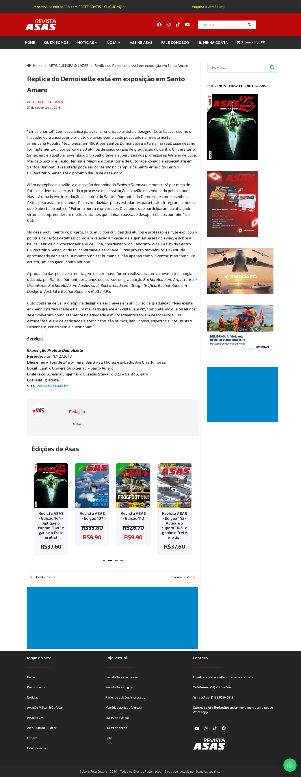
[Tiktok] (178, 24)
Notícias (85, 43)
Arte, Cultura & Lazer (41, 728)
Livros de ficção (116, 728)
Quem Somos (56, 43)
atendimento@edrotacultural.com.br (228, 677)
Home (30, 43)
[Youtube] (187, 24)
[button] (104, 560)
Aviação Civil (35, 717)
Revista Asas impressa (122, 677)
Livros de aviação (118, 717)
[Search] (249, 25)
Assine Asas (141, 43)
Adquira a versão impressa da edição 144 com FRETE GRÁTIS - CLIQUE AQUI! (62, 6)
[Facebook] (159, 24)
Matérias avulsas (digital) (124, 707)
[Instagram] (168, 24)
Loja (112, 43)
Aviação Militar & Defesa (44, 707)
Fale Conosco (175, 43)
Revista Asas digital (120, 687)
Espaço (32, 738)
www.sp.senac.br (52, 385)
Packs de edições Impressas (125, 697)
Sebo (109, 738)
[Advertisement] (113, 618)
